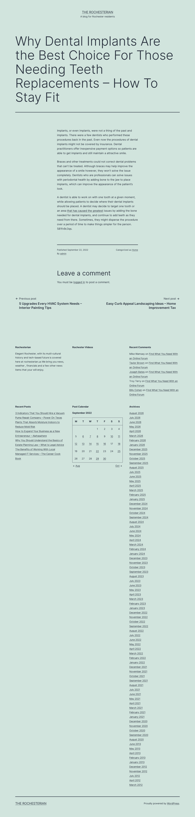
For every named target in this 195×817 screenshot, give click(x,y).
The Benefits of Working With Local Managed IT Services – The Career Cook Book (37, 454)
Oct (117, 465)
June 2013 (135, 744)
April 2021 (134, 703)
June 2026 (135, 422)
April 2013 (134, 753)
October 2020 (137, 730)
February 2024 (137, 549)
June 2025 (135, 476)
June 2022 (135, 639)
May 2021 (134, 698)
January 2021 (136, 716)
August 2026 (136, 413)
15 (97, 443)
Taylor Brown (136, 362)
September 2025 (138, 463)
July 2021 (134, 689)
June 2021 (135, 694)
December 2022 (138, 612)
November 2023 (138, 562)
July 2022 (134, 635)
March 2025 (136, 490)
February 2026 (137, 440)
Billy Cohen (135, 390)
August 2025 (136, 467)
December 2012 (138, 766)
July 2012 (134, 775)
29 (97, 458)
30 (104, 458)
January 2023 (137, 608)
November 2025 (138, 453)
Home (135, 250)
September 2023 (138, 571)
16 (104, 443)
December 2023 (138, 558)
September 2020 (138, 735)
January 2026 (137, 444)
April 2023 (135, 594)
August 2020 (136, 739)
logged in (79, 282)
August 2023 (136, 576)
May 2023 (135, 590)
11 (119, 436)
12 (76, 443)
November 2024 (138, 508)
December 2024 (138, 503)
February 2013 (137, 757)
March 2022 (136, 653)
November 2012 (138, 771)
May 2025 (135, 481)
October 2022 (137, 621)
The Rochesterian (97, 12)
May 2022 (135, 644)
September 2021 (138, 680)
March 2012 (136, 784)
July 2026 (134, 417)
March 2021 (136, 707)
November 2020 (138, 726)
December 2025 (138, 449)
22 (97, 451)
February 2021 (137, 712)
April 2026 (135, 431)
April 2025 (135, 485)
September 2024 (138, 517)
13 (83, 443)
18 (119, 443)
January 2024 (137, 553)
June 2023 (135, 585)
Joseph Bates (137, 372)
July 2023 (134, 580)
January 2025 (137, 499)
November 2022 (138, 617)
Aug (77, 465)
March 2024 (136, 544)
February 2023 (137, 603)
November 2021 (138, 671)
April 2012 (134, 780)
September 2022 (138, 626)
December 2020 (138, 721)
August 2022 (136, 630)
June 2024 (135, 531)
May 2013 (134, 748)
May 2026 (135, 426)
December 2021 (138, 667)
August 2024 (136, 521)
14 (90, 443)
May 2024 (135, 535)
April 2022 (135, 648)
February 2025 (137, 494)
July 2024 (134, 526)
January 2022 (137, 662)
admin (63, 253)
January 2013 (136, 762)
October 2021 (137, 676)
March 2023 (136, 599)
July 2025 (134, 472)
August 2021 (136, 685)
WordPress (173, 803)
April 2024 (135, 540)
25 (119, 451)
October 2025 (137, 458)
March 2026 (136, 435)
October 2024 (137, 512)
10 (111, 436)
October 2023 (137, 567)
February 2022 (137, 658)
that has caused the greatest (85, 210)
